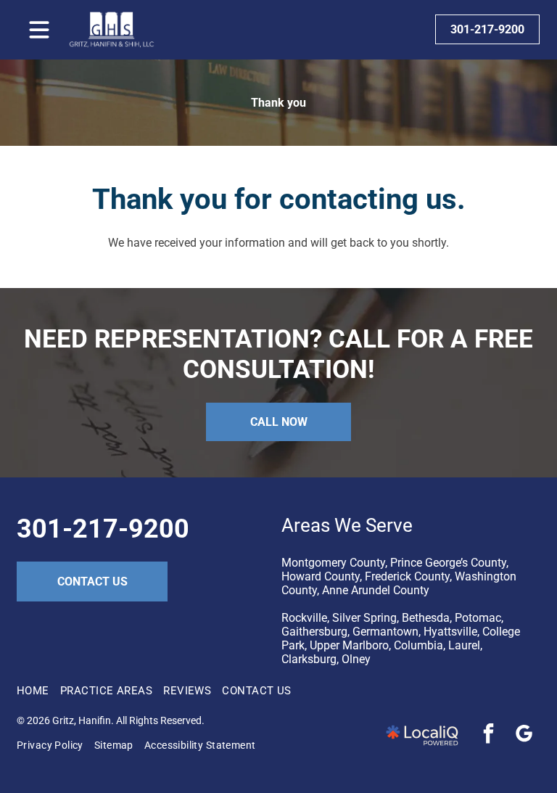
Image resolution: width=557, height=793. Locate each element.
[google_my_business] (524, 735)
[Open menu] (39, 30)
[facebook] (489, 735)
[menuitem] (38, 690)
